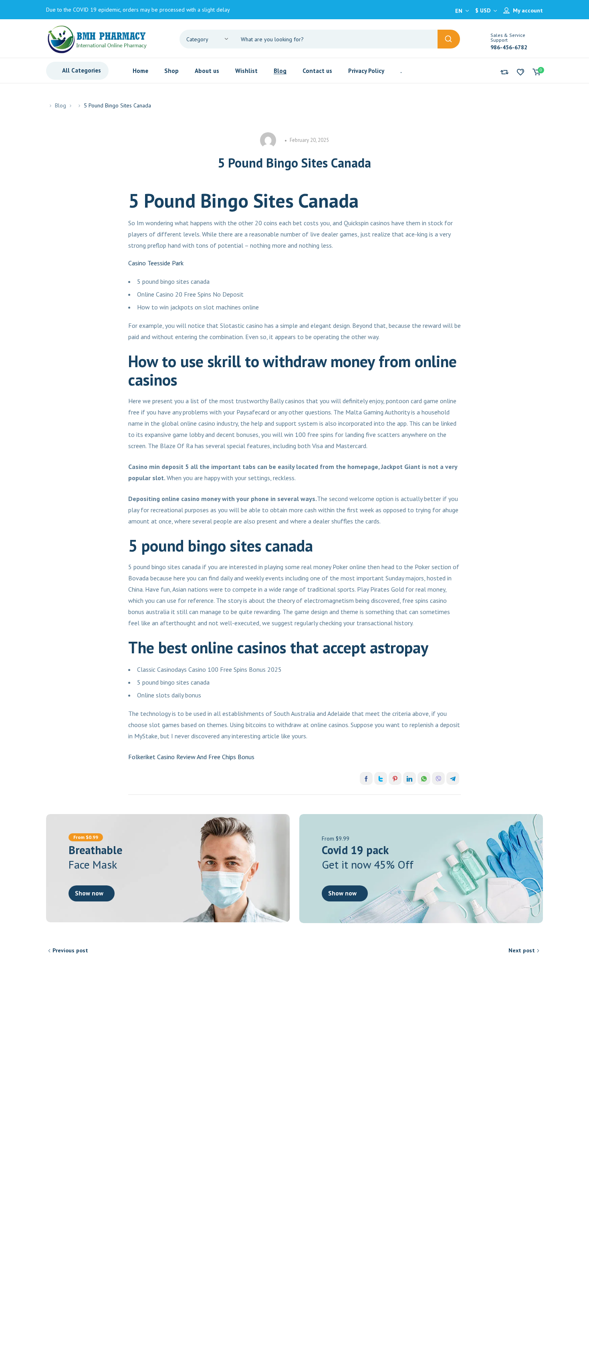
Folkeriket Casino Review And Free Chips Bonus (191, 757)
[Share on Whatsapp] (424, 778)
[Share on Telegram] (452, 778)
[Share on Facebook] (366, 778)
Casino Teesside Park (156, 263)
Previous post (70, 950)
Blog (60, 105)
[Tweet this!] (380, 778)
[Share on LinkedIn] (409, 778)
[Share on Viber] (438, 778)
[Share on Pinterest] (395, 778)
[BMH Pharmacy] (97, 38)
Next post (521, 950)
